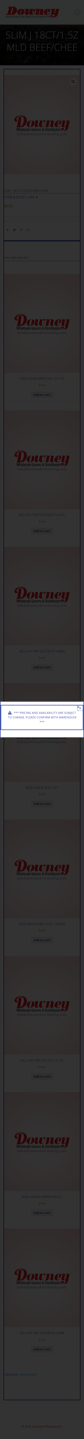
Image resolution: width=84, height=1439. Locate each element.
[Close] (78, 707)
